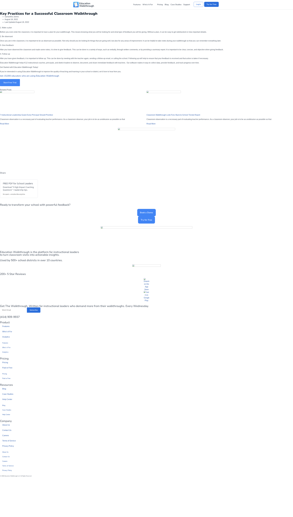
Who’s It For (147, 5)
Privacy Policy (8, 447)
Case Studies (176, 5)
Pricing (160, 5)
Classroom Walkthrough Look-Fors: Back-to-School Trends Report (173, 116)
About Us (6, 426)
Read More (4, 124)
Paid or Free (7, 368)
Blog (167, 5)
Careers (5, 436)
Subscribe (34, 311)
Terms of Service (9, 441)
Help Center (7, 400)
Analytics (6, 338)
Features (137, 5)
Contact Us (6, 431)
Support (186, 5)
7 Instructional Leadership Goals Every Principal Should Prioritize (26, 116)
